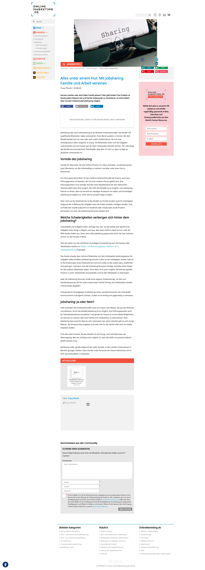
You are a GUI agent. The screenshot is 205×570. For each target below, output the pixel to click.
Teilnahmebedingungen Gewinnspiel (155, 554)
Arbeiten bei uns (147, 541)
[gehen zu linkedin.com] (164, 15)
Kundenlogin (42, 48)
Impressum (145, 544)
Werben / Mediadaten (149, 531)
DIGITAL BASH (42, 73)
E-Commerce (66, 541)
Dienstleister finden (109, 544)
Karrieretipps (92, 68)
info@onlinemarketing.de (110, 500)
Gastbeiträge (146, 535)
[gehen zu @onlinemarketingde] (159, 15)
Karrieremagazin (41, 36)
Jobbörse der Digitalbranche (112, 547)
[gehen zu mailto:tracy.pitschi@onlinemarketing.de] (88, 404)
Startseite (64, 68)
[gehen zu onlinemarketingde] (155, 15)
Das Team (145, 538)
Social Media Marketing (70, 531)
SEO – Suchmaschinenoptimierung (75, 535)
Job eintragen (42, 45)
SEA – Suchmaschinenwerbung (73, 538)
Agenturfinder (106, 531)
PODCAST (40, 77)
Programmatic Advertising (71, 544)
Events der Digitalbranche (111, 551)
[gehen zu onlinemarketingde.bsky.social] (169, 15)
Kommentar (67, 461)
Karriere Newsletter (43, 52)
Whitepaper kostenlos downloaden (114, 538)
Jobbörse (38, 42)
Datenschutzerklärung (100, 506)
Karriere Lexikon (41, 55)
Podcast (104, 554)
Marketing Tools (67, 547)
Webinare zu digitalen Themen (113, 541)
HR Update (39, 39)
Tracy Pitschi (73, 398)
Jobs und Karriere (77, 68)
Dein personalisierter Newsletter (114, 535)
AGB (142, 551)
